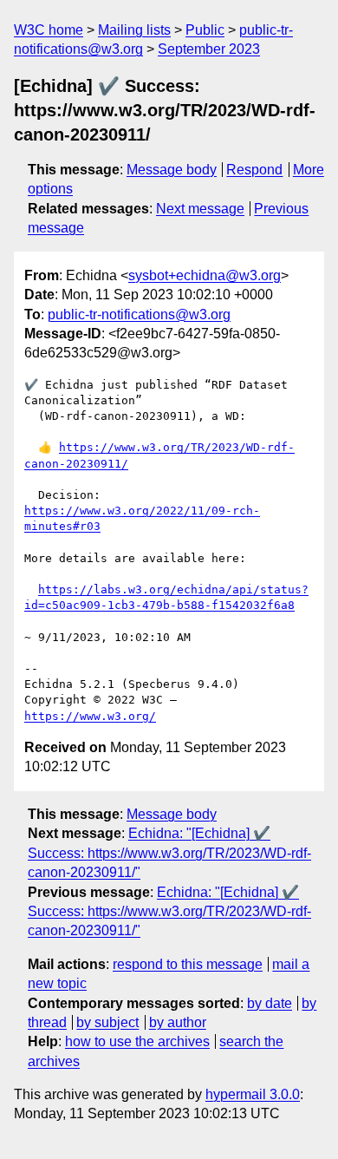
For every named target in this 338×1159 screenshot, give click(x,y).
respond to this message (188, 964)
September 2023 (209, 49)
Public (204, 30)
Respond (254, 169)
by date (269, 1003)
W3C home (48, 30)
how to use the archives (137, 1041)
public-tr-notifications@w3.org (139, 314)
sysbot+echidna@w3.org (204, 275)
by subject (107, 1022)
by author (177, 1022)
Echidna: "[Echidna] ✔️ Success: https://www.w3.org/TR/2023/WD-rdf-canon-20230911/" (169, 853)
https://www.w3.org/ (90, 716)
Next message (200, 208)
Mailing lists (134, 30)
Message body (172, 169)
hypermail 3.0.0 (252, 1094)
